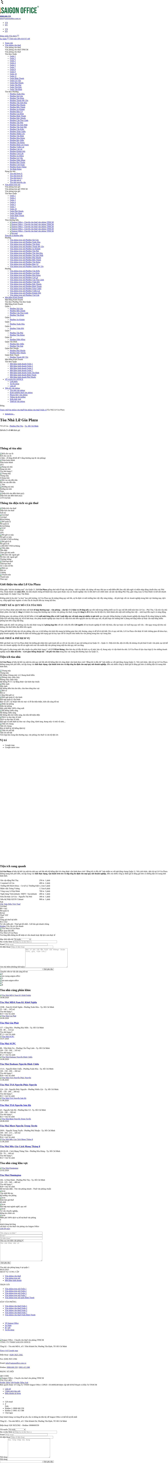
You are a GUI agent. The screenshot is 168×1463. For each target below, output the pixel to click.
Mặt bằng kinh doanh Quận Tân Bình (24, 373)
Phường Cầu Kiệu (17, 129)
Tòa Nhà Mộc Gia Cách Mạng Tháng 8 (20, 1146)
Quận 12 (13, 218)
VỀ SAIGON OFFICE (14, 379)
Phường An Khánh (17, 109)
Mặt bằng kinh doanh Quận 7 (21, 370)
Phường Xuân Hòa (17, 94)
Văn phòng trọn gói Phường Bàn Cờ (24, 264)
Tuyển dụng (14, 384)
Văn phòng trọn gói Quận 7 (15, 1295)
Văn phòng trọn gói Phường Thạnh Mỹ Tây (27, 246)
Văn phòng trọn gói (12, 185)
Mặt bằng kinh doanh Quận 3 (21, 368)
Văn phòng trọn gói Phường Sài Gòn (24, 240)
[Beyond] (14, 233)
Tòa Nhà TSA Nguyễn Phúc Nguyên (18, 1084)
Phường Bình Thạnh (18, 116)
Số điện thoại (5, 947)
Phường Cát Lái (16, 149)
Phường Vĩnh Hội (17, 328)
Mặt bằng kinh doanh (13, 1280)
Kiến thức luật (15, 399)
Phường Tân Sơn (16, 346)
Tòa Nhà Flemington (10, 1175)
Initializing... (10, 414)
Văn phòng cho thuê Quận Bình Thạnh (20, 1315)
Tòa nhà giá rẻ (15, 180)
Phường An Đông (17, 156)
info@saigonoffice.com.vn (16, 1363)
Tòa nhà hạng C (16, 178)
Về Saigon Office (12, 1323)
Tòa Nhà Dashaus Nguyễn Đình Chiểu (19, 1064)
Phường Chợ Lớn (16, 154)
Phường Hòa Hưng (17, 138)
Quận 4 (13, 63)
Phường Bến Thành (17, 107)
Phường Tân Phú (16, 123)
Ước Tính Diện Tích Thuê (10, 904)
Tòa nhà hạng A (16, 173)
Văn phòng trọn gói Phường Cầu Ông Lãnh (27, 280)
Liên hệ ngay (5, 1229)
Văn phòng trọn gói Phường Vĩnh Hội (25, 282)
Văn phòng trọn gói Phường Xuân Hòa (25, 242)
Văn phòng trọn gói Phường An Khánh (25, 249)
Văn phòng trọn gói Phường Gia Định (24, 273)
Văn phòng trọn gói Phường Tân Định (25, 244)
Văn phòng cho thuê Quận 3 (16, 1310)
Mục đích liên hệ (7, 939)
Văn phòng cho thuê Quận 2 (16, 1308)
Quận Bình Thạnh (17, 78)
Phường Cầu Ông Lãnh (19, 120)
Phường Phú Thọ (16, 426)
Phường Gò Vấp (16, 158)
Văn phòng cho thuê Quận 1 (16, 1306)
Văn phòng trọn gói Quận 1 (15, 1289)
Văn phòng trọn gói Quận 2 (15, 1291)
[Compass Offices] (32, 231)
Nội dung (4, 1457)
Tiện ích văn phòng (12, 388)
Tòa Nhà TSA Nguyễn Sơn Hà (15, 1105)
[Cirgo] (32, 222)
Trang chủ (9, 43)
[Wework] (32, 224)
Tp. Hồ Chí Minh (31, 426)
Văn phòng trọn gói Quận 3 (15, 1293)
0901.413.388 (24, 1367)
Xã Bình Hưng (16, 169)
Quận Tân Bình (16, 89)
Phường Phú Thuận (17, 162)
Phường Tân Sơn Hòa (18, 103)
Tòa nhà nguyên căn (18, 182)
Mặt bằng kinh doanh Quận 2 (21, 366)
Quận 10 (13, 74)
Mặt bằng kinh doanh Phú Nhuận (23, 377)
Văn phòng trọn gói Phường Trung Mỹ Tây (27, 266)
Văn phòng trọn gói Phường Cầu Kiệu (25, 271)
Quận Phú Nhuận (16, 83)
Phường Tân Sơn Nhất (18, 125)
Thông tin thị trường (18, 397)
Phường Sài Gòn (16, 96)
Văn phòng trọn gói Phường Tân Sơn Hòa (26, 253)
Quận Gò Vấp (15, 81)
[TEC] (32, 227)
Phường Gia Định (17, 114)
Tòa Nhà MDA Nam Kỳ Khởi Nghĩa (18, 1002)
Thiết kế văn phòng (17, 401)
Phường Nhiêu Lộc (17, 134)
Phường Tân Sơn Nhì (18, 127)
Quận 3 (13, 61)
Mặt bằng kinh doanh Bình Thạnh (23, 375)
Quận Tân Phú (15, 85)
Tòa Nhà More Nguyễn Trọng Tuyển (18, 1125)
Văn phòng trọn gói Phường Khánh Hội (25, 293)
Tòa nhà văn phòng (17, 390)
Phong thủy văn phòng (19, 395)
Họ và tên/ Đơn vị (7, 942)
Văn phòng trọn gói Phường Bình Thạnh (26, 286)
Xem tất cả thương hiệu (14, 235)
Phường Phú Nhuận (17, 105)
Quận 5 (13, 65)
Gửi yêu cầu (48, 969)
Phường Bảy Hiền (17, 140)
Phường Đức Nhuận (18, 118)
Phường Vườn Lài (17, 147)
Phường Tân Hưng (17, 142)
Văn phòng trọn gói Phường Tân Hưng (25, 262)
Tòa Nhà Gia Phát (9, 1023)
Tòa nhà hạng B (16, 176)
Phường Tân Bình (17, 136)
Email (2, 944)
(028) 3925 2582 (16, 1355)
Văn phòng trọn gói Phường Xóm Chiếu (25, 289)
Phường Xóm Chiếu (18, 131)
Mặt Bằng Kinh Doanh (14, 297)
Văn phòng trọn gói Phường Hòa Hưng (25, 275)
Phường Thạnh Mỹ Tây (19, 100)
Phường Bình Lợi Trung (19, 145)
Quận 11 (13, 76)
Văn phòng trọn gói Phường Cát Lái (24, 277)
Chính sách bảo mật (12, 1391)
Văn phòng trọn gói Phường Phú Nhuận (25, 258)
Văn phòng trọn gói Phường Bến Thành (25, 260)
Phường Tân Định (17, 98)
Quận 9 (13, 72)
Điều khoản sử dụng (13, 1393)
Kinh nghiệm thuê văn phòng (21, 393)
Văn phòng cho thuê (13, 45)
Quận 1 (13, 56)
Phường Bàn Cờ (16, 112)
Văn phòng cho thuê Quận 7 (16, 1313)
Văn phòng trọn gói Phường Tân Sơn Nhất (26, 255)
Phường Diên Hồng (17, 160)
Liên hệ (13, 386)
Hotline (3, 926)
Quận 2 (13, 58)
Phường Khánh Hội (17, 151)
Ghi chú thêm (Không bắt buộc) (12, 967)
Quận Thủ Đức (16, 87)
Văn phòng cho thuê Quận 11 (35, 410)
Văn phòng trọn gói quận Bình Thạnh (19, 1298)
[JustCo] (32, 229)
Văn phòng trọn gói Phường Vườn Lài (25, 291)
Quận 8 (13, 69)
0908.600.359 (12, 1367)
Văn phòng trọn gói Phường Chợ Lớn (24, 295)
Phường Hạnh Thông (18, 167)
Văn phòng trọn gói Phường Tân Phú (24, 251)
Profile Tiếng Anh (21, 1382)
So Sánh (8, 1325)
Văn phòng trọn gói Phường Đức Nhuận (25, 284)
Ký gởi (7, 1328)
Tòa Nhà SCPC (8, 1043)
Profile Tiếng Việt (7, 1382)
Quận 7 (13, 67)
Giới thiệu (14, 381)
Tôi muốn (4, 1429)
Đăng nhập (4, 36)
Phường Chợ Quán (17, 165)
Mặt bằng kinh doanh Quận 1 (21, 364)
